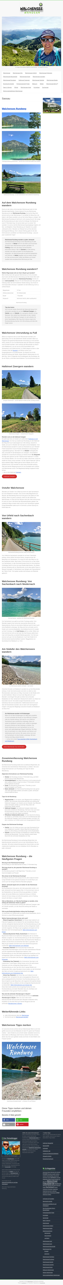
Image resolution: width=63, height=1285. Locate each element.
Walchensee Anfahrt (31, 73)
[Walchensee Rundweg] (21, 112)
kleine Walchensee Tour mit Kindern (14, 747)
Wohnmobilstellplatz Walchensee (12, 91)
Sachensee (45, 87)
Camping (58, 1172)
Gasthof (44, 1175)
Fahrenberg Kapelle (51, 1174)
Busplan (15, 350)
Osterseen (58, 1185)
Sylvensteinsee (53, 1192)
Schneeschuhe (14, 1173)
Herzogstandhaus (49, 1175)
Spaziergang (55, 1189)
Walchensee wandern (39, 76)
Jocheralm (58, 1177)
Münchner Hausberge (50, 1182)
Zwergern (18, 472)
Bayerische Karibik (8, 84)
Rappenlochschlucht (48, 1158)
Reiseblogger (10, 1158)
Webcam (34, 84)
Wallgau (49, 1194)
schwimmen (45, 1189)
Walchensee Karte (25, 76)
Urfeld (57, 1192)
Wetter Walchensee (48, 1272)
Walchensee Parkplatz (45, 73)
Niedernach (58, 1183)
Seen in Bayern (7, 87)
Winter (16, 87)
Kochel (53, 1179)
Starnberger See (46, 1192)
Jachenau (53, 1177)
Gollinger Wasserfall (48, 1143)
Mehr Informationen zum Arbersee (19, 945)
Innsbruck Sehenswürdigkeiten (50, 1153)
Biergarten (53, 1172)
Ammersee (45, 1172)
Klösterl (49, 1179)
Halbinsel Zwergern (24, 80)
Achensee (45, 1148)
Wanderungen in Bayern (15, 1003)
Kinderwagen (45, 1179)
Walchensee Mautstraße (10, 76)
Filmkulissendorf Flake (23, 84)
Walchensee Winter (48, 1267)
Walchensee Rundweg (9, 80)
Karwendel (7, 1167)
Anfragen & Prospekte (48, 1198)
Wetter (42, 84)
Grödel (11, 1171)
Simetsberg (50, 1189)
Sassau (56, 1187)
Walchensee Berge (51, 84)
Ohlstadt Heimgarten (52, 1185)
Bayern (49, 1172)
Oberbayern (45, 1185)
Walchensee (6, 73)
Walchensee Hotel (26, 87)
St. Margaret (54, 1191)
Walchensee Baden (52, 80)
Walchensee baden (47, 1228)
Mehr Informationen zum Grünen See (21, 985)
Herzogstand (47, 1235)
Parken (44, 1187)
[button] (8, 1120)
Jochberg (46, 1238)
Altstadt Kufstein (47, 1156)
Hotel (49, 1177)
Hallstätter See (46, 1151)
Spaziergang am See (47, 1191)
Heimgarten (47, 1233)
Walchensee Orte (17, 73)
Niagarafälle (46, 1145)
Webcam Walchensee (48, 1270)
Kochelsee (37, 87)
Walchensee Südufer (38, 80)
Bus (56, 1172)
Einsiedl (45, 1174)
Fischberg (57, 1174)
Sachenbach (50, 1187)
